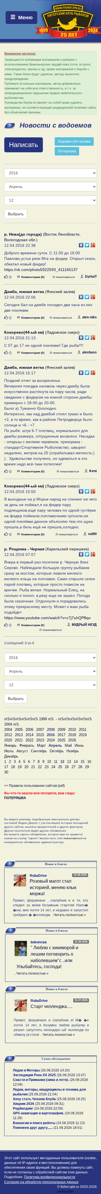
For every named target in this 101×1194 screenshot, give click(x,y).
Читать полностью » (70, 915)
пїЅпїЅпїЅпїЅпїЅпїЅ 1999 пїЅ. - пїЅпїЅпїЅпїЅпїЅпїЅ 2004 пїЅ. (48, 721)
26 (67, 767)
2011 (82, 729)
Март (41, 745)
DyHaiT (91, 277)
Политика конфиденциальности (49, 1177)
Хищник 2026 (23, 1104)
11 (56, 762)
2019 (83, 735)
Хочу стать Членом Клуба (34, 1099)
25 (60, 767)
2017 (61, 735)
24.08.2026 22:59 (48, 1108)
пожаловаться (65, 277)
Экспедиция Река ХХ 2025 (34, 1075)
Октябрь (57, 751)
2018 (72, 735)
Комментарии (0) (32, 277)
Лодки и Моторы (26, 1070)
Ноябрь (72, 751)
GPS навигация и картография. (38, 1113)
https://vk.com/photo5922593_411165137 (41, 269)
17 (6, 767)
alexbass (89, 352)
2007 (40, 729)
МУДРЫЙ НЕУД (84, 625)
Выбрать (16, 214)
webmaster (65, 1191)
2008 (51, 729)
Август (22, 751)
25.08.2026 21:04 (42, 1094)
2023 (40, 740)
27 (73, 767)
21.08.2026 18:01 (67, 1128)
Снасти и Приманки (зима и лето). (41, 1080)
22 (40, 767)
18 (13, 767)
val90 (92, 534)
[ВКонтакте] (81, 243)
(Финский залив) (39, 291)
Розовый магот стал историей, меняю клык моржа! (53, 887)
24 (53, 767)
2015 (40, 735)
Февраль (26, 745)
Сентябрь (39, 751)
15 (82, 762)
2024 (51, 740)
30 (6, 772)
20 (26, 767)
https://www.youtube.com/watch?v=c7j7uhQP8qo (47, 618)
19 (20, 767)
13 (69, 762)
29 (87, 767)
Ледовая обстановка (74, 141)
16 (89, 762)
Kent (93, 471)
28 (80, 767)
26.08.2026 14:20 (55, 1070)
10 (49, 762)
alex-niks (89, 317)
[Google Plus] (93, 243)
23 (47, 767)
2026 (72, 740)
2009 (61, 729)
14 (76, 762)
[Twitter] (87, 243)
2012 (8, 735)
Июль (9, 751)
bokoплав (39, 942)
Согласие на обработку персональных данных (41, 1182)
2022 (29, 740)
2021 (19, 740)
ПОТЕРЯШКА (15, 798)
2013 (19, 735)
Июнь (79, 745)
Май (68, 745)
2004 (8, 729)
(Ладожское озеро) (42, 332)
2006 (29, 729)
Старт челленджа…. (51, 1006)
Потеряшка (67, 151)
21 (33, 767)
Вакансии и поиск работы (34, 1123)
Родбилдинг (23, 1108)
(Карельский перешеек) (46, 549)
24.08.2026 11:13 (70, 1123)
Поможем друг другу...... (32, 1128)
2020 (8, 740)
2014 (29, 735)
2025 (61, 740)
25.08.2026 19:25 (71, 1099)
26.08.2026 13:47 (71, 1075)
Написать (23, 144)
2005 (19, 729)
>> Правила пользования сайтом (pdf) (34, 786)
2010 (72, 729)
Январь (10, 745)
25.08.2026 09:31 (49, 1104)
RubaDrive (38, 876)
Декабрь (11, 756)
